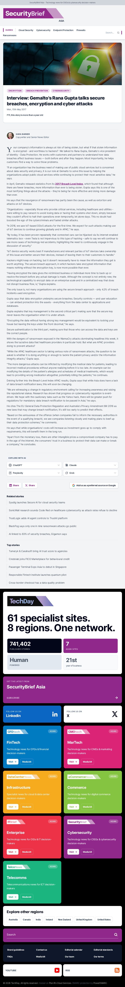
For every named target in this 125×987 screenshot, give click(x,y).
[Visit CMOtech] (84, 731)
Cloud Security (26, 30)
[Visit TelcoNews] (23, 867)
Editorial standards (103, 949)
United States (104, 919)
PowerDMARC (100, 983)
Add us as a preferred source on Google (96, 485)
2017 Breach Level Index (69, 183)
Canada (27, 919)
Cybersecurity (43, 30)
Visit (11, 761)
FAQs (10, 956)
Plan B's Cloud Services (60, 983)
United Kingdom (84, 919)
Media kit (26, 761)
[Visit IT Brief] (23, 821)
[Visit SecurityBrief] (84, 821)
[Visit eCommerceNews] (84, 776)
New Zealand (64, 919)
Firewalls (81, 30)
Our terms (99, 956)
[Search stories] (115, 934)
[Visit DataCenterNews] (23, 776)
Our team (69, 956)
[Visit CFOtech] (23, 731)
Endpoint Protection (63, 30)
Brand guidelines (15, 949)
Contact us (41, 949)
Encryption (15, 91)
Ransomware (9, 35)
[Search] (118, 32)
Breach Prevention (37, 91)
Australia (13, 919)
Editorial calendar (73, 949)
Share (16, 485)
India (38, 919)
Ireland (49, 919)
